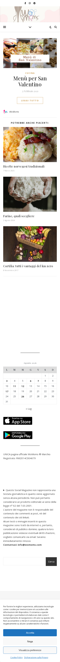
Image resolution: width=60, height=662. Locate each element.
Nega (30, 641)
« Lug (29, 408)
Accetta (30, 632)
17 (6, 391)
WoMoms (14, 111)
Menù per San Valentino (30, 81)
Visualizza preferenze (30, 650)
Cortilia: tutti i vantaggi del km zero (28, 266)
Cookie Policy (16, 657)
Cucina (30, 73)
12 (22, 386)
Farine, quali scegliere (19, 216)
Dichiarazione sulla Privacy (36, 657)
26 (22, 396)
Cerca (51, 561)
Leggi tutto (30, 100)
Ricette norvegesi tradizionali (23, 166)
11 (14, 386)
